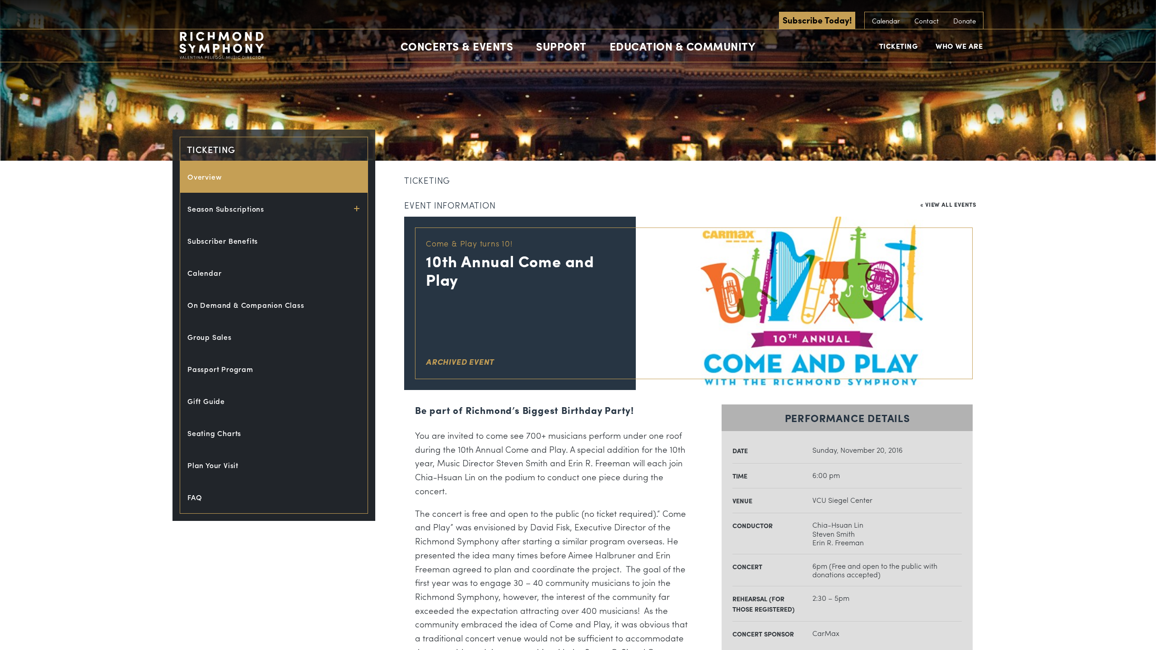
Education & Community (683, 46)
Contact (926, 21)
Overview (204, 177)
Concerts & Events (457, 46)
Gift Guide (206, 401)
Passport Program (220, 369)
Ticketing (898, 46)
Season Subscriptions (225, 209)
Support (561, 46)
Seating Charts (214, 433)
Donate (964, 21)
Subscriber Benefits (222, 241)
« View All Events (948, 204)
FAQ (194, 497)
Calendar (886, 21)
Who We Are (959, 46)
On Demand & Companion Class (245, 305)
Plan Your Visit (212, 465)
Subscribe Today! (817, 20)
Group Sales (209, 337)
